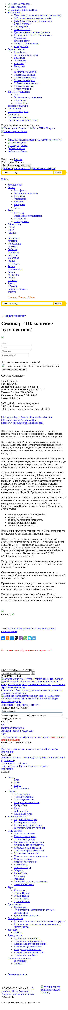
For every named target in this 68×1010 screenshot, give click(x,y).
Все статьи (7, 768)
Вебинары (19, 57)
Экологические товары (26, 853)
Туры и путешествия (19, 91)
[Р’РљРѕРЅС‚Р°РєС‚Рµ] (3, 638)
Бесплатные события (25, 72)
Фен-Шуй (19, 878)
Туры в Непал (21, 895)
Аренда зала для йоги (25, 955)
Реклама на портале (18, 117)
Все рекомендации (11, 701)
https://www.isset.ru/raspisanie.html (18, 420)
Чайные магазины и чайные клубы (32, 18)
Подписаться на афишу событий (22, 362)
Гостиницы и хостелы (19, 958)
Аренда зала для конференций (30, 943)
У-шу (17, 782)
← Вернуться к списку (13, 315)
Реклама (12, 232)
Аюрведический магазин (27, 847)
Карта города (54, 139)
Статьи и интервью (18, 111)
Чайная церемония (24, 799)
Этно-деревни (21, 103)
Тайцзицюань (21, 788)
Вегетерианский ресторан (28, 825)
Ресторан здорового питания (29, 828)
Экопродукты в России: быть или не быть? (25, 766)
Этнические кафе (17, 816)
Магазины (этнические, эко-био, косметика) (37, 15)
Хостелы (18, 963)
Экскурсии (20, 100)
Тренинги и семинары (26, 55)
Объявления (14, 108)
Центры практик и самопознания (32, 32)
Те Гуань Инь (21, 811)
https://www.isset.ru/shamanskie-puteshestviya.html (26, 417)
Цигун (17, 785)
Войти (4, 179)
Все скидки (7, 752)
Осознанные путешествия (28, 97)
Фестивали (20, 38)
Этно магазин (15, 830)
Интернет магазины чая (26, 802)
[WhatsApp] (25, 638)
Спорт (11, 777)
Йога (16, 779)
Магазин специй (23, 859)
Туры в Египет (22, 901)
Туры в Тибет (21, 898)
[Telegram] (34, 638)
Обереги (18, 870)
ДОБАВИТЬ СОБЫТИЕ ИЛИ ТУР (20, 705)
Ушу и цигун (21, 26)
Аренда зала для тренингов (28, 941)
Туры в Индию (22, 893)
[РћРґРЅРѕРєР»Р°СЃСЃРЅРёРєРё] (7, 638)
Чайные (12, 791)
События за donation (24, 74)
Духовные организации (26, 915)
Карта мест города (20, 4)
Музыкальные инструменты (29, 844)
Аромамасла (20, 864)
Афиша (11, 187)
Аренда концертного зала (27, 946)
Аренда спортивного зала (27, 949)
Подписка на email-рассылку (23, 120)
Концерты (19, 66)
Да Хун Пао (20, 805)
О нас (11, 230)
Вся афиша (20, 52)
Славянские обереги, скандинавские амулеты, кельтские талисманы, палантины (31, 690)
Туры (17, 69)
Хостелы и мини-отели (26, 43)
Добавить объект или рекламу (18, 994)
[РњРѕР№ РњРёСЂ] (12, 638)
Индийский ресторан (25, 819)
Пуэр (16, 808)
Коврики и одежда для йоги (29, 842)
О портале (13, 114)
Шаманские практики (19, 628)
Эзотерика (50, 628)
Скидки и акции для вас (23, 9)
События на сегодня (25, 77)
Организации (15, 904)
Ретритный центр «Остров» (49, 678)
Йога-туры (19, 890)
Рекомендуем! (18, 6)
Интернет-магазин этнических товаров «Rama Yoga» (29, 698)
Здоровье (12, 929)
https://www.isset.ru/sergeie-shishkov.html (22, 422)
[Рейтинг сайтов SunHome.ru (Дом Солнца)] (53, 992)
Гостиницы (20, 960)
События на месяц (24, 86)
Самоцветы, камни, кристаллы (30, 881)
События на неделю (24, 80)
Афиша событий (16, 49)
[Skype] (30, 638)
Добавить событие (17, 151)
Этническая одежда (24, 839)
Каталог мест (15, 12)
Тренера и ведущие (18, 105)
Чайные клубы (22, 794)
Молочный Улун (23, 813)
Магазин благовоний (25, 861)
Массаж (18, 932)
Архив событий (22, 88)
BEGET (19, 996)
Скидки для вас (18, 145)
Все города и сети (17, 974)
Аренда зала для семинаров (28, 952)
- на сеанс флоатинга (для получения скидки (25, 737)
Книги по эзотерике (24, 836)
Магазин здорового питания (29, 850)
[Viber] (21, 638)
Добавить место (16, 148)
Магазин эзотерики (24, 833)
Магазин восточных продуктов (30, 856)
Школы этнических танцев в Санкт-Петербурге (39, 921)
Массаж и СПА (22, 29)
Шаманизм (38, 628)
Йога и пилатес (22, 23)
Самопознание (9, 631)
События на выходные (26, 83)
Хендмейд (19, 876)
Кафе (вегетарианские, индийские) (33, 21)
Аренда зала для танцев (26, 938)
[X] (16, 638)
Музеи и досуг (22, 40)
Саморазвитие (15, 918)
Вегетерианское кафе (25, 822)
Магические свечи (24, 884)
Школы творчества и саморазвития (33, 35)
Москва (18, 159)
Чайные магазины (23, 796)
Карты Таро (20, 873)
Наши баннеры (20, 991)
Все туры (19, 213)
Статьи (11, 227)
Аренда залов (21, 46)
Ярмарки (19, 63)
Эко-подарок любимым (14, 763)
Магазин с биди (22, 867)
